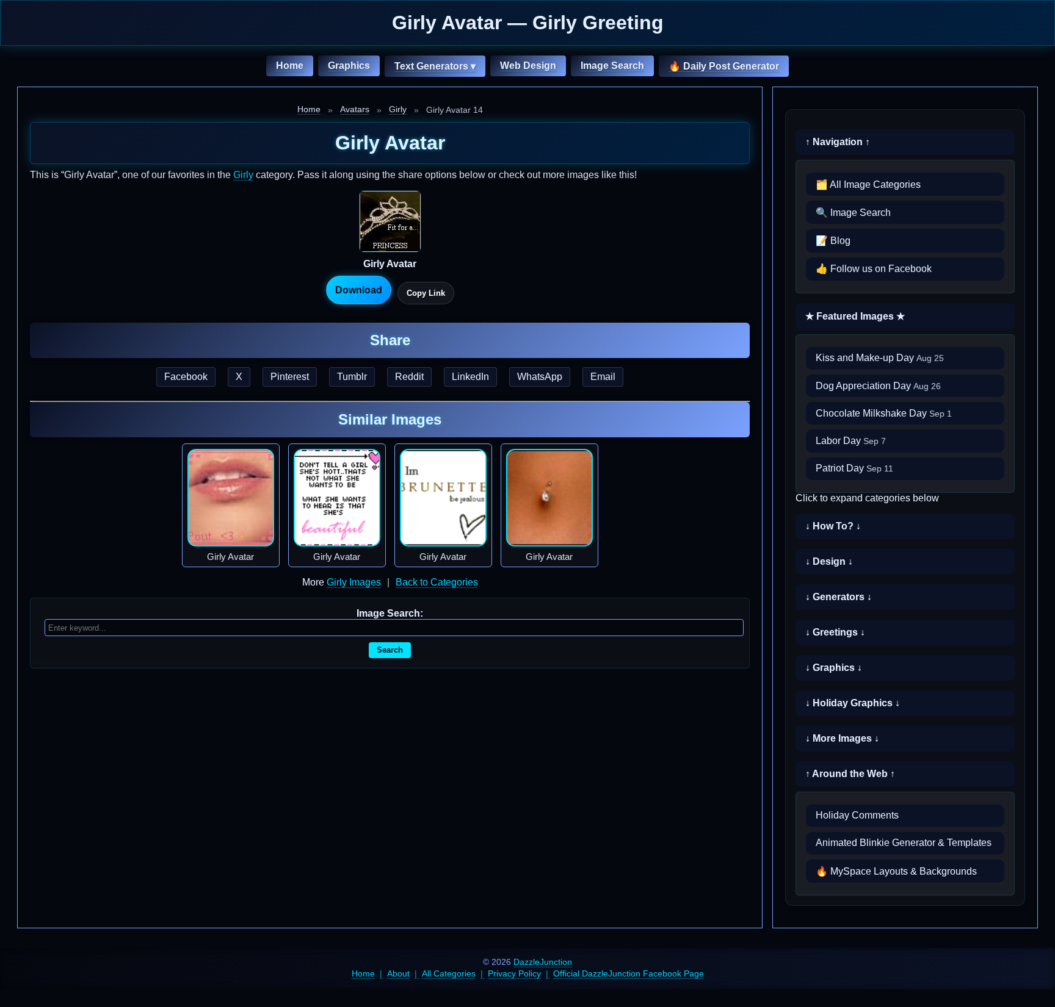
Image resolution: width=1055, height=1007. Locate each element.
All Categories (449, 973)
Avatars (354, 109)
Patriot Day (854, 468)
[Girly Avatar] (230, 498)
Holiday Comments (857, 815)
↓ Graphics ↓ (833, 667)
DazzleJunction (542, 962)
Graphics (349, 65)
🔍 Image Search (853, 212)
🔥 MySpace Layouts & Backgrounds (896, 871)
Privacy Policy (514, 973)
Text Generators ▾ (435, 66)
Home (289, 65)
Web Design (528, 65)
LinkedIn (470, 376)
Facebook (186, 376)
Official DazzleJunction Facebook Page (628, 973)
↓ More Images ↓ (842, 738)
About (398, 973)
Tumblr (352, 376)
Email (602, 376)
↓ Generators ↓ (838, 597)
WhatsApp (539, 376)
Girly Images (354, 582)
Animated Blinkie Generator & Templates (904, 842)
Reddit (409, 376)
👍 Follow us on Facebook (874, 268)
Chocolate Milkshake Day (884, 413)
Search (390, 649)
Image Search (612, 65)
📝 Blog (833, 240)
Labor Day (851, 440)
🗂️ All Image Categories (868, 184)
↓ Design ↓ (829, 561)
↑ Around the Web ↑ (850, 774)
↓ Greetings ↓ (835, 632)
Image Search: (390, 613)
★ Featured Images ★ (855, 316)
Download (358, 290)
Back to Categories (437, 582)
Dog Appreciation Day (878, 386)
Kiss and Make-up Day (880, 358)
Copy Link (426, 293)
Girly (398, 109)
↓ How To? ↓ (833, 526)
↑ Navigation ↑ (837, 142)
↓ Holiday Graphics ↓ (852, 703)
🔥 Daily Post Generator (724, 66)
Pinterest (289, 376)
